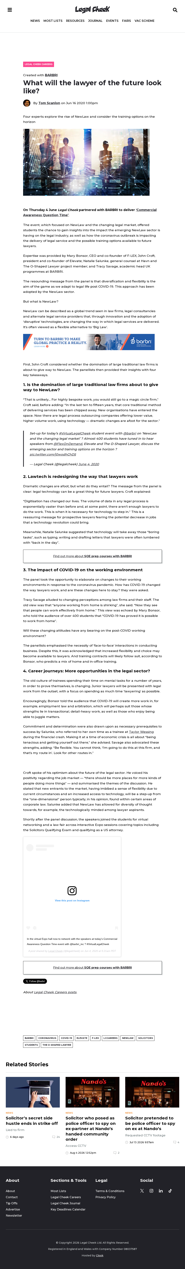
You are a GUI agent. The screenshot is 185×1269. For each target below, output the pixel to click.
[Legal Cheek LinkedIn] (161, 1191)
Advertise (13, 1209)
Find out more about (92, 556)
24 (58, 1137)
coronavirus (47, 1038)
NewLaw (128, 1038)
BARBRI (51, 75)
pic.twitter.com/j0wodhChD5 (53, 454)
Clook (99, 1255)
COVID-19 (66, 1038)
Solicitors (145, 1038)
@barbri (129, 433)
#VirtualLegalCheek (75, 433)
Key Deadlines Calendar (68, 1209)
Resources (75, 20)
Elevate (82, 1038)
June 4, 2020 (88, 464)
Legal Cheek (55, 950)
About (10, 1191)
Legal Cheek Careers (38, 64)
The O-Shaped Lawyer (56, 1045)
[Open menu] (10, 10)
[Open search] (175, 10)
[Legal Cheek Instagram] (151, 1191)
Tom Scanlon (49, 103)
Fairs (126, 20)
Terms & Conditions (109, 1191)
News (35, 20)
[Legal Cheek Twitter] (142, 1191)
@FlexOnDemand (67, 444)
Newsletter (14, 1215)
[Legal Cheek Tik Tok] (170, 1191)
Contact (12, 1197)
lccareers (110, 1038)
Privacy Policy (105, 1197)
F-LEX (95, 1038)
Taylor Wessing (141, 732)
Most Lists (53, 20)
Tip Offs (12, 1203)
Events (112, 20)
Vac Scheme (144, 20)
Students (31, 1045)
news (9, 1113)
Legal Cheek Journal (65, 1203)
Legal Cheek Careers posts (55, 992)
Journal (95, 20)
